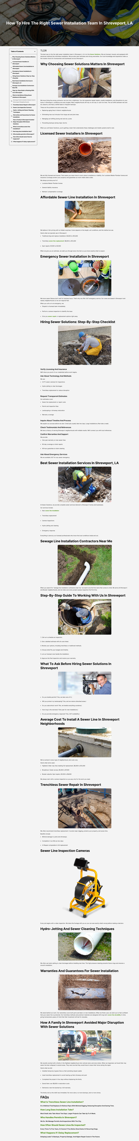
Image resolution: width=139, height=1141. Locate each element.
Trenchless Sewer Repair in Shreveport (24, 104)
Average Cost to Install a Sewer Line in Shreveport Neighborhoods (24, 101)
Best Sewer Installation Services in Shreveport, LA (22, 82)
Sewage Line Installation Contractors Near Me (23, 86)
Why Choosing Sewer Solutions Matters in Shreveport (23, 58)
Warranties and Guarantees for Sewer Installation (24, 116)
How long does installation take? (22, 131)
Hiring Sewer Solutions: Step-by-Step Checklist (24, 77)
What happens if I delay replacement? (24, 141)
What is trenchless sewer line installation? (21, 127)
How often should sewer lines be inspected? (22, 138)
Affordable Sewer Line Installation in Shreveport (23, 67)
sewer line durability (114, 1015)
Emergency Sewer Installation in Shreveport (22, 72)
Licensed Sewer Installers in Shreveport (21, 63)
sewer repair (52, 316)
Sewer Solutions (95, 54)
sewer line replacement (56, 241)
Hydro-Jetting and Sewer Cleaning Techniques (23, 111)
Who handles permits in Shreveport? (23, 134)
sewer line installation (52, 510)
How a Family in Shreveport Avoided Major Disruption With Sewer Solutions (23, 122)
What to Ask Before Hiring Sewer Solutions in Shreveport (22, 96)
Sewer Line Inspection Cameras (22, 107)
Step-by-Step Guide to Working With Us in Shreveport (23, 91)
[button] (34, 51)
